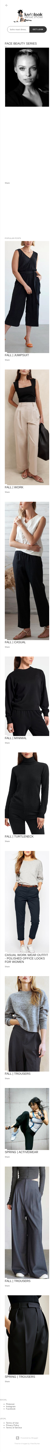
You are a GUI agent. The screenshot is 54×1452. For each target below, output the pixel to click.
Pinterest (10, 1404)
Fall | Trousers (17, 1073)
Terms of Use (12, 1423)
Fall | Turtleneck (19, 836)
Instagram (11, 1406)
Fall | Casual (15, 642)
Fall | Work (14, 487)
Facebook (10, 1409)
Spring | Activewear (21, 1152)
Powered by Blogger (29, 1438)
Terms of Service (14, 1427)
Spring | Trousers (20, 1376)
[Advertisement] (27, 146)
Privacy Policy (12, 1425)
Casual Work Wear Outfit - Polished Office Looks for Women (26, 958)
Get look (38, 29)
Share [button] (7, 183)
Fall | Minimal (16, 738)
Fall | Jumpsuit (17, 355)
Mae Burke (35, 1443)
